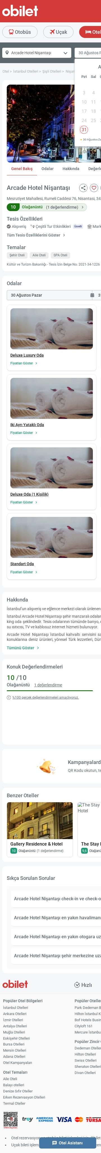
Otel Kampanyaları (17, 1063)
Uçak (61, 32)
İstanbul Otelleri (15, 1008)
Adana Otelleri (14, 1056)
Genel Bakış (22, 168)
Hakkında (71, 168)
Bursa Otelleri (13, 1044)
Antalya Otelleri (15, 1026)
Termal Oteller (14, 1103)
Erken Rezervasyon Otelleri (24, 1097)
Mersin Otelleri (14, 1050)
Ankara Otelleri (14, 1014)
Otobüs (22, 32)
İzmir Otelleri (13, 1020)
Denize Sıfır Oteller (18, 1091)
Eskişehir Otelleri (16, 1038)
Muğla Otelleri (14, 1032)
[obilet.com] (33, 15)
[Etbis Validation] (10, 1121)
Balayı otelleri (13, 1085)
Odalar (48, 168)
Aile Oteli (10, 1079)
